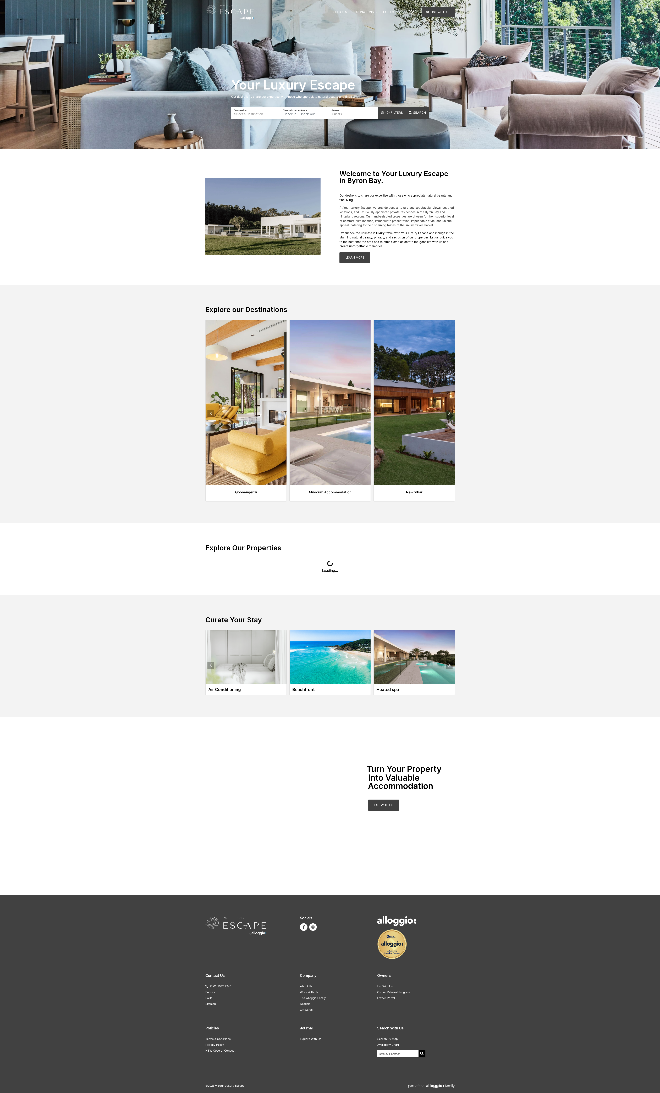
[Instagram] (313, 927)
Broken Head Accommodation (246, 492)
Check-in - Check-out (295, 110)
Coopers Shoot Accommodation (414, 492)
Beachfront (303, 689)
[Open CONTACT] (399, 12)
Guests (335, 110)
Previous (210, 413)
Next (449, 413)
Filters (394, 112)
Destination (240, 110)
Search (419, 112)
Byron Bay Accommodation (330, 492)
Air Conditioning (224, 689)
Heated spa (387, 689)
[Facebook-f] (303, 927)
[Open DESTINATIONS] (376, 12)
